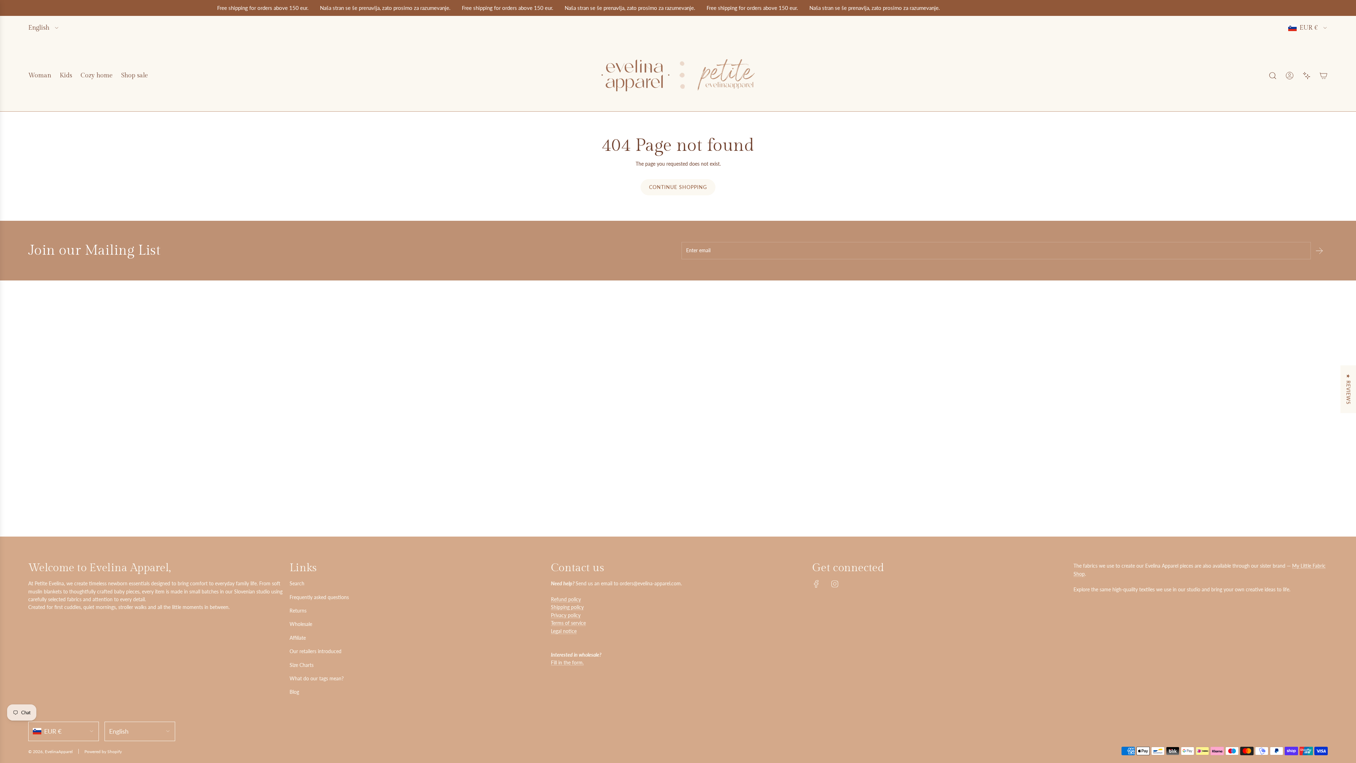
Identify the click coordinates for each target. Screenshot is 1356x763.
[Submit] (1319, 250)
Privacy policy (566, 615)
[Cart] (1323, 75)
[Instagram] (834, 583)
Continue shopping (678, 187)
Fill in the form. (567, 663)
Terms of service (568, 623)
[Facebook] (816, 583)
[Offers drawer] (1306, 75)
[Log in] (1289, 75)
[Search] (1272, 75)
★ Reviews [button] (1348, 389)
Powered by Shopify (103, 751)
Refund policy (566, 599)
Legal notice (564, 631)
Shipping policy (567, 607)
